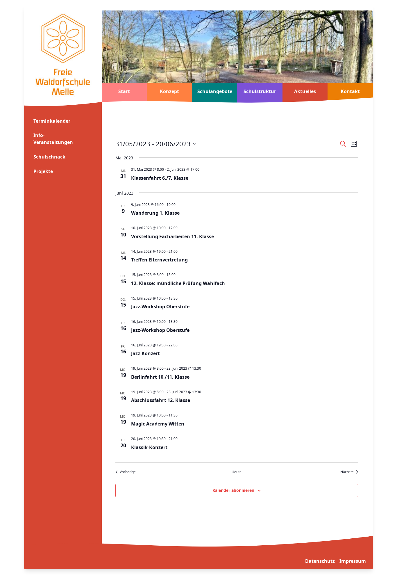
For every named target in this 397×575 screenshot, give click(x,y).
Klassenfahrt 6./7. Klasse (159, 178)
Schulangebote (214, 91)
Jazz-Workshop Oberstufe (160, 306)
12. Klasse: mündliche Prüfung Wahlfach (178, 283)
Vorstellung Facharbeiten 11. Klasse (172, 236)
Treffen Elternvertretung (159, 260)
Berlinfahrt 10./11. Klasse (160, 377)
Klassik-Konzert (149, 447)
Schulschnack (49, 157)
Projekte (43, 171)
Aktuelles (305, 91)
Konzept (169, 91)
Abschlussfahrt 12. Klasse (160, 400)
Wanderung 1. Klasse (155, 213)
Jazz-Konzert (145, 353)
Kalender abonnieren (233, 490)
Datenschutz (320, 561)
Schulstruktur (260, 91)
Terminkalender (51, 121)
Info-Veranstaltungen (53, 138)
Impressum (352, 561)
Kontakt (350, 91)
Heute (237, 472)
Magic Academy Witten (157, 424)
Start (124, 91)
